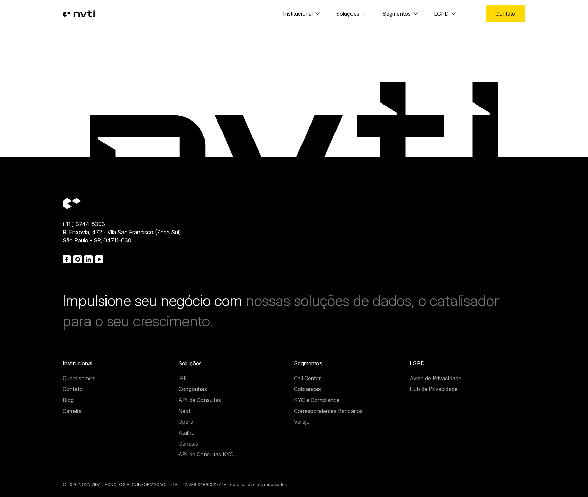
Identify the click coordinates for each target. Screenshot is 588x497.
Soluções (347, 13)
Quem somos (79, 378)
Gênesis (188, 443)
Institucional (298, 13)
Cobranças (307, 389)
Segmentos (396, 13)
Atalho (186, 432)
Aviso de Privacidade (435, 378)
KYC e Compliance (317, 400)
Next (184, 410)
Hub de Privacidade (434, 389)
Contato (505, 13)
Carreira (72, 410)
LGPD (441, 13)
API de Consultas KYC (205, 454)
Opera (185, 421)
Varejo (302, 421)
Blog (68, 400)
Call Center (307, 378)
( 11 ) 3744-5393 (84, 224)
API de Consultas (199, 400)
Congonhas (192, 389)
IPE (182, 378)
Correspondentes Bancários (328, 410)
